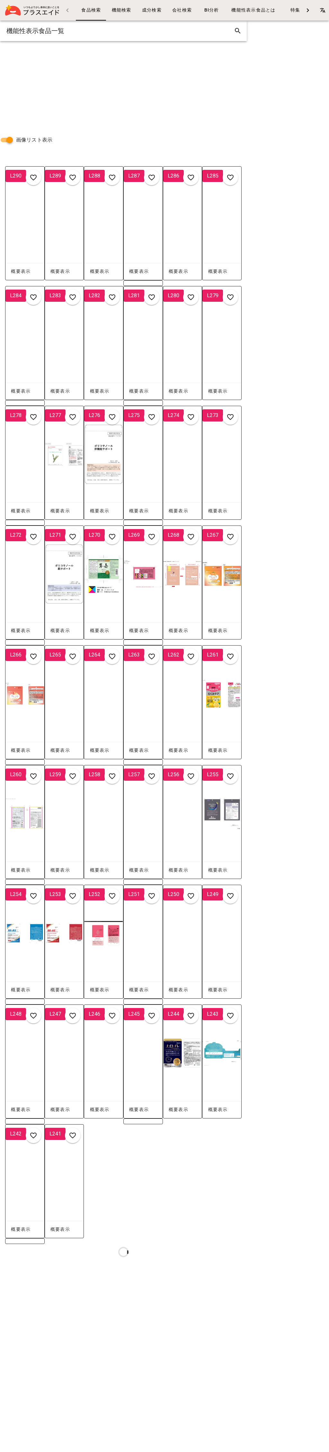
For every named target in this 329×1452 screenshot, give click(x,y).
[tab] (91, 10)
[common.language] (322, 10)
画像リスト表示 (34, 140)
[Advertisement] (123, 86)
